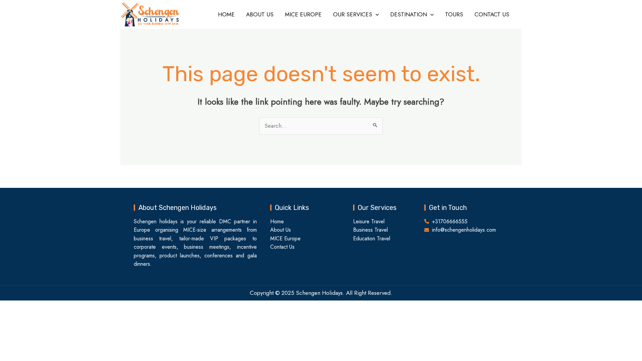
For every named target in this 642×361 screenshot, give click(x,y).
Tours (454, 14)
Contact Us (491, 14)
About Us (260, 14)
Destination (408, 14)
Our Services (352, 14)
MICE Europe (303, 14)
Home (226, 14)
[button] (375, 14)
